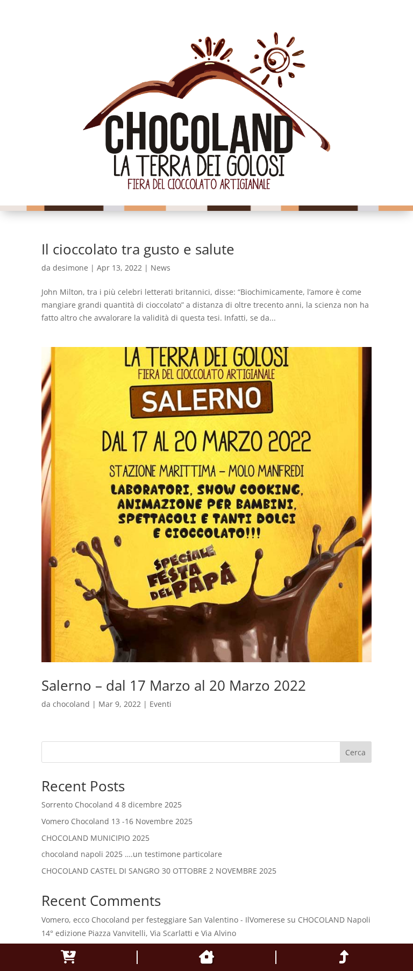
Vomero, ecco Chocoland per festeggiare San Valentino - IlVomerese (163, 920)
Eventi (160, 704)
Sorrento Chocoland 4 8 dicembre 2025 (111, 804)
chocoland (71, 704)
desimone (70, 268)
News (160, 268)
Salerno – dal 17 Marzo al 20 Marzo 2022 (173, 685)
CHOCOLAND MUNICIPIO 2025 (95, 838)
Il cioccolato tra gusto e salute (137, 249)
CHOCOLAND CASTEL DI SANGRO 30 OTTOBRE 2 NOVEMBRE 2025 (158, 871)
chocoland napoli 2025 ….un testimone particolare (131, 854)
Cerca (355, 752)
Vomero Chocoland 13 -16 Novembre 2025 (117, 821)
